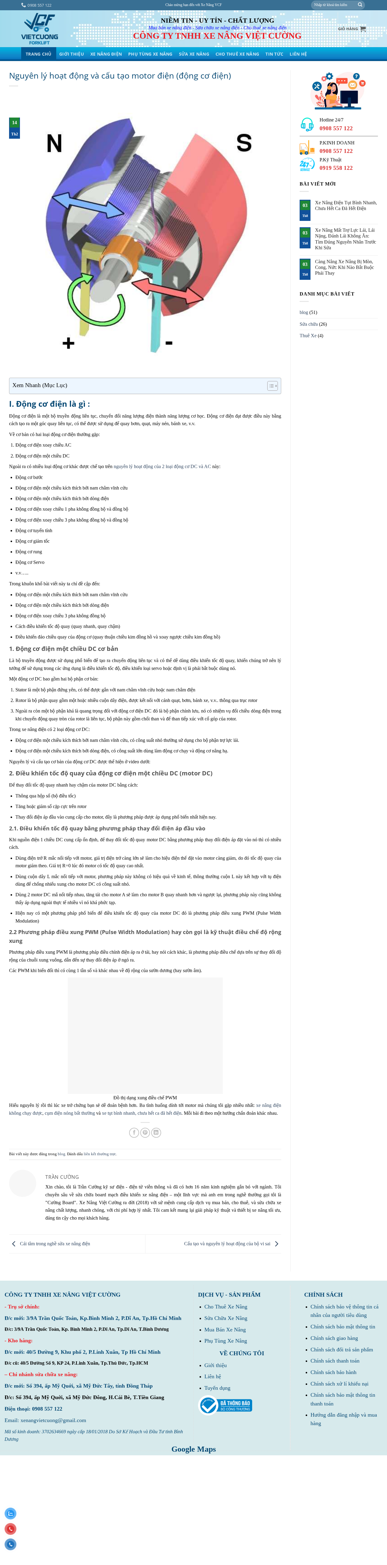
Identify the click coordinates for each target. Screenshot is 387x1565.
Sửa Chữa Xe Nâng (225, 1318)
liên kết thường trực (100, 1154)
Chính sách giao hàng (334, 1338)
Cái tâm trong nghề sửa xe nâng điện (54, 1243)
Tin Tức (274, 54)
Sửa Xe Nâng (194, 54)
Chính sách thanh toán (335, 1361)
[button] (352, 29)
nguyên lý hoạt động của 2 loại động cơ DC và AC (162, 466)
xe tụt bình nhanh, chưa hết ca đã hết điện (141, 1113)
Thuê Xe (308, 335)
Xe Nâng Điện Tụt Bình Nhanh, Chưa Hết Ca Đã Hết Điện (346, 205)
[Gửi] (360, 5)
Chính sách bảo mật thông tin (343, 1327)
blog (61, 1154)
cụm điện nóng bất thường (70, 1113)
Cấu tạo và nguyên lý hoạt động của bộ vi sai (228, 1243)
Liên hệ (212, 1376)
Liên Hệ (298, 54)
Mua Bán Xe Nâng (225, 1330)
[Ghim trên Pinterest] (145, 1133)
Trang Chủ (39, 54)
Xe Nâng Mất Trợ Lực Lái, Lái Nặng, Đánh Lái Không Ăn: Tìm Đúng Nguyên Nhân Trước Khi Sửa (345, 239)
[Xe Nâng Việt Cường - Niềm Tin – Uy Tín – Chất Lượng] (39, 29)
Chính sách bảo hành (333, 1372)
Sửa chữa (309, 324)
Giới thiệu (71, 54)
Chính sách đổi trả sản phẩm (342, 1350)
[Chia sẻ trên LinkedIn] (156, 1133)
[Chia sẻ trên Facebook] (134, 1133)
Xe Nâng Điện (106, 54)
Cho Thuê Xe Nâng (237, 54)
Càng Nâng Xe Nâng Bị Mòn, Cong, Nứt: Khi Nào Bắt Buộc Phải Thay (344, 267)
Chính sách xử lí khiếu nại (340, 1384)
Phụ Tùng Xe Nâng (150, 54)
